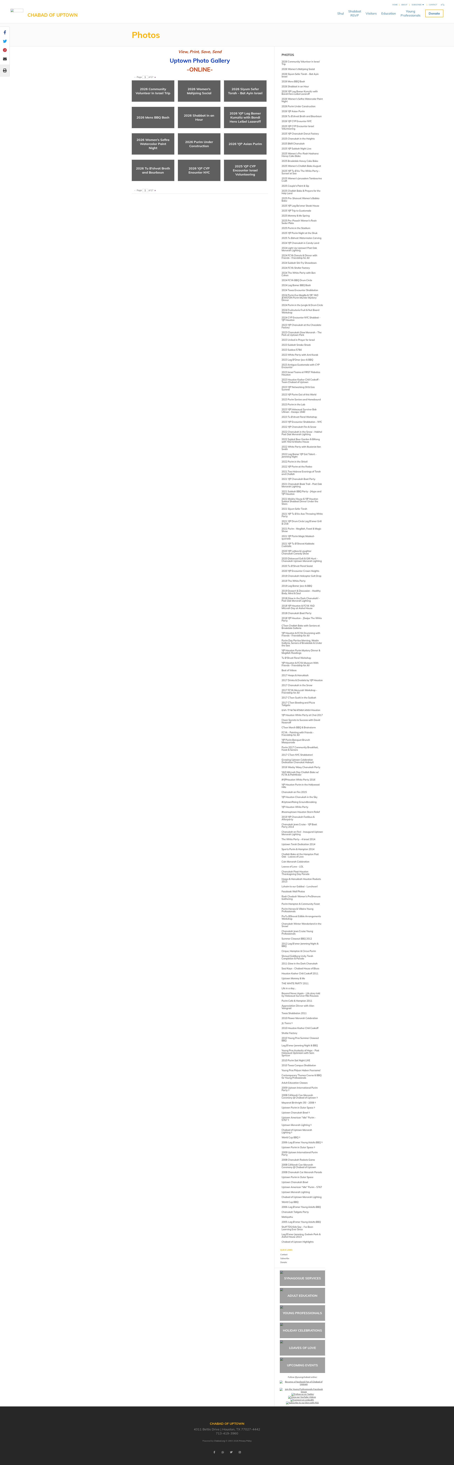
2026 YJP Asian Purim (245, 144)
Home (395, 5)
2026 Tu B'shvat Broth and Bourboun (153, 170)
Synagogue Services (302, 1278)
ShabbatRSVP (354, 13)
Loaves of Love (302, 1348)
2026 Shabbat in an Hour (199, 117)
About (404, 5)
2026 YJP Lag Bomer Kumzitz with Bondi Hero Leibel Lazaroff (245, 117)
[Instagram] (239, 1452)
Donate (434, 13)
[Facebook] (214, 1452)
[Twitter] (231, 1452)
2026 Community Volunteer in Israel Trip (153, 91)
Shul (340, 13)
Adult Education (302, 1296)
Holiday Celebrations (302, 1330)
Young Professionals (302, 1313)
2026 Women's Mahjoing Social (199, 91)
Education (388, 13)
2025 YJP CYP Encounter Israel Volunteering (245, 170)
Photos (288, 55)
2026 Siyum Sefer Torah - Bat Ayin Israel (245, 91)
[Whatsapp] (222, 1452)
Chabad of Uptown (52, 15)
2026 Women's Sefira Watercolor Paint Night (153, 144)
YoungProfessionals (410, 13)
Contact (433, 5)
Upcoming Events (302, 1365)
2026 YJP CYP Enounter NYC (199, 170)
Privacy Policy (245, 1441)
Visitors (371, 13)
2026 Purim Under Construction (199, 144)
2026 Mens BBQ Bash (153, 117)
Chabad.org (219, 1441)
